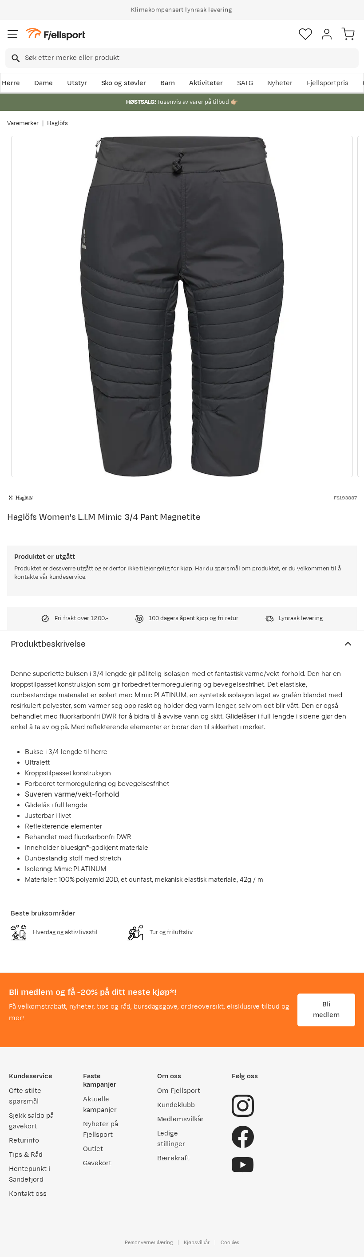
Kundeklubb (176, 1105)
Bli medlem (326, 1010)
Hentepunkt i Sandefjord (29, 1174)
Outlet (93, 1149)
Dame (43, 83)
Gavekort (97, 1163)
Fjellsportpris (327, 83)
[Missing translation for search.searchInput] (15, 58)
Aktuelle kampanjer (100, 1105)
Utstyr (77, 83)
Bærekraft (173, 1158)
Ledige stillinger (171, 1139)
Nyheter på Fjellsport (100, 1129)
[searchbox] (191, 58)
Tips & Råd (26, 1154)
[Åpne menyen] (13, 34)
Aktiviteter (206, 83)
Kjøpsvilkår (197, 1242)
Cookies (230, 1242)
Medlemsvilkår (180, 1119)
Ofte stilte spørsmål (25, 1096)
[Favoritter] (305, 34)
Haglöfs (57, 123)
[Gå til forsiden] (55, 34)
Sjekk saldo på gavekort (31, 1121)
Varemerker (23, 123)
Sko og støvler (123, 83)
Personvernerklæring (149, 1242)
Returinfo (24, 1140)
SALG (245, 83)
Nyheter (280, 83)
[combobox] (182, 58)
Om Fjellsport (178, 1091)
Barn (167, 83)
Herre (11, 83)
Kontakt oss (28, 1193)
